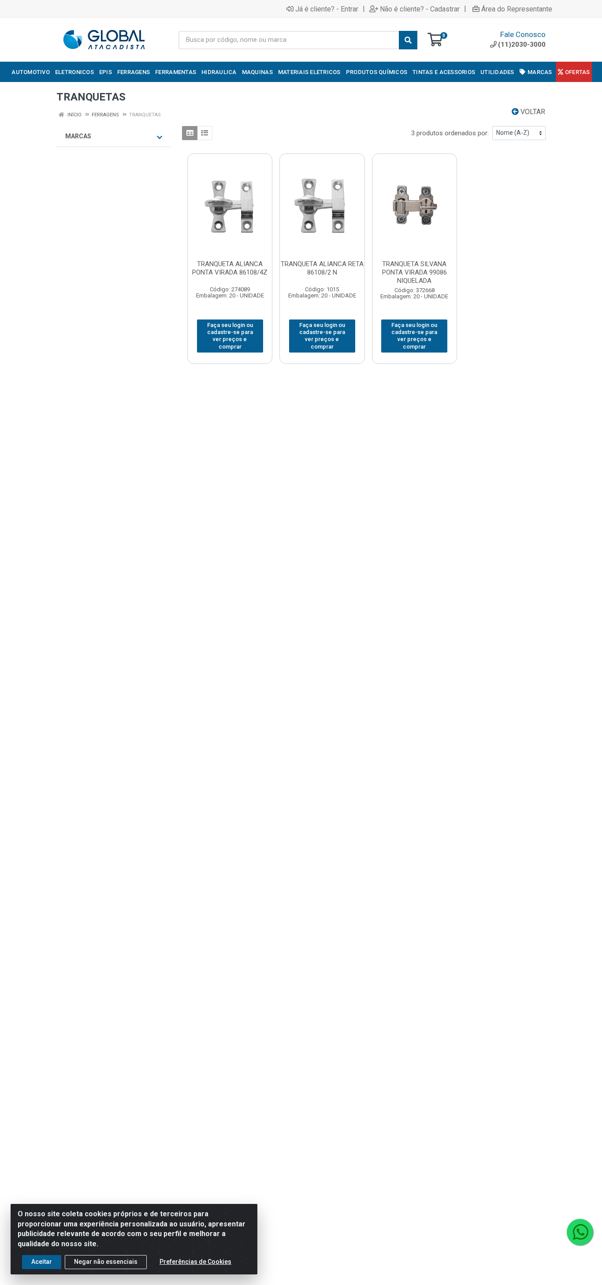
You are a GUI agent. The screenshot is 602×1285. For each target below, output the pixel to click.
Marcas (78, 136)
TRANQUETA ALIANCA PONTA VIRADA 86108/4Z (230, 268)
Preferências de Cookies (195, 1261)
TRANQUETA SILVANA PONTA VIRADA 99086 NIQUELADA (414, 272)
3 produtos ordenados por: (450, 133)
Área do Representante (516, 8)
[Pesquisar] (408, 40)
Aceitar (41, 1261)
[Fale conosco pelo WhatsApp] (580, 1232)
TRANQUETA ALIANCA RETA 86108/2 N (322, 268)
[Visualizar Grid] (189, 133)
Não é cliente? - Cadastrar (420, 8)
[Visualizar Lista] (204, 133)
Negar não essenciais (105, 1261)
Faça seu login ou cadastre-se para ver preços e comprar (230, 336)
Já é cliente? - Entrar (326, 8)
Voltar (532, 112)
